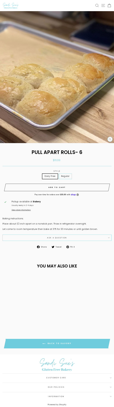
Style (57, 171)
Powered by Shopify (57, 404)
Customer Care (56, 378)
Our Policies (56, 387)
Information (56, 396)
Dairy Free (50, 176)
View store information (21, 210)
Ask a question (57, 238)
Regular (65, 176)
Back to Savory (59, 343)
